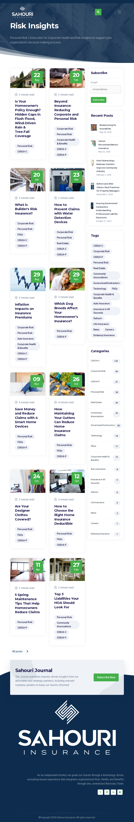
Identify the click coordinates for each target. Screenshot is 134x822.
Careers (109, 329)
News (96, 329)
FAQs (114, 288)
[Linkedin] (113, 792)
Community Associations (100, 276)
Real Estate (99, 268)
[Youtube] (120, 792)
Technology (99, 288)
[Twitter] (106, 792)
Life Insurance (101, 324)
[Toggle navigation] (119, 12)
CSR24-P (98, 257)
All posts (17, 651)
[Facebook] (100, 792)
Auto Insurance (101, 303)
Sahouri (97, 318)
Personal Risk (100, 262)
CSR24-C (98, 245)
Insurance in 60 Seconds (101, 311)
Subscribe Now (106, 677)
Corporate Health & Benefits (103, 296)
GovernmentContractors (106, 283)
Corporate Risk (101, 251)
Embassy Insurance (104, 335)
